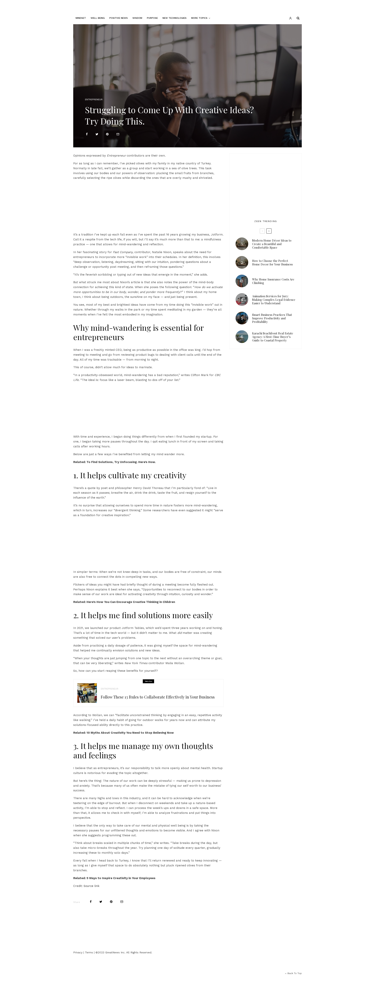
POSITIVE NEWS (118, 18)
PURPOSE (152, 18)
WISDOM (137, 18)
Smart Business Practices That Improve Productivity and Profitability (272, 318)
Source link (91, 886)
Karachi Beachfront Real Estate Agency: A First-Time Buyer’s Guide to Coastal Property (272, 336)
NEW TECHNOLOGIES (174, 18)
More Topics (199, 18)
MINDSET (81, 18)
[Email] (117, 134)
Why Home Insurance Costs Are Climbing (273, 281)
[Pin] (107, 134)
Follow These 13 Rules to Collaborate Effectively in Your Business (158, 697)
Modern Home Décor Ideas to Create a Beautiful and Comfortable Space (271, 244)
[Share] (87, 134)
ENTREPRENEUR (94, 99)
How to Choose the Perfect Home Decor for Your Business (272, 262)
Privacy (77, 952)
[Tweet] (97, 134)
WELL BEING (98, 18)
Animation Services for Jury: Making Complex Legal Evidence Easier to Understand (273, 299)
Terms (89, 952)
